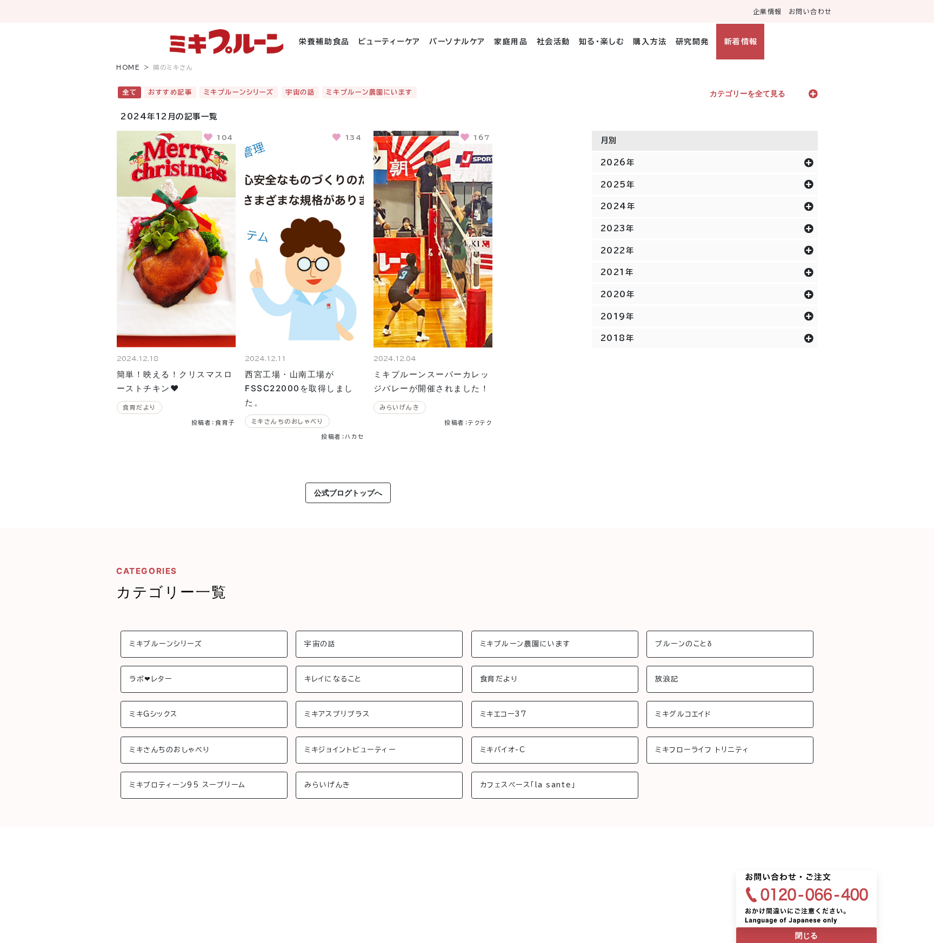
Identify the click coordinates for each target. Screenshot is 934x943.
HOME (128, 67)
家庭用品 (511, 41)
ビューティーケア (389, 41)
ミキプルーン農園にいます (369, 92)
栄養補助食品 (324, 41)
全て (129, 92)
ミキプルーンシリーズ (239, 92)
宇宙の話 (300, 92)
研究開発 (692, 41)
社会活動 (553, 41)
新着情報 (740, 41)
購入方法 (649, 41)
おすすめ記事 (170, 92)
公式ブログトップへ (348, 492)
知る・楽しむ (601, 41)
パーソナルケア (457, 41)
